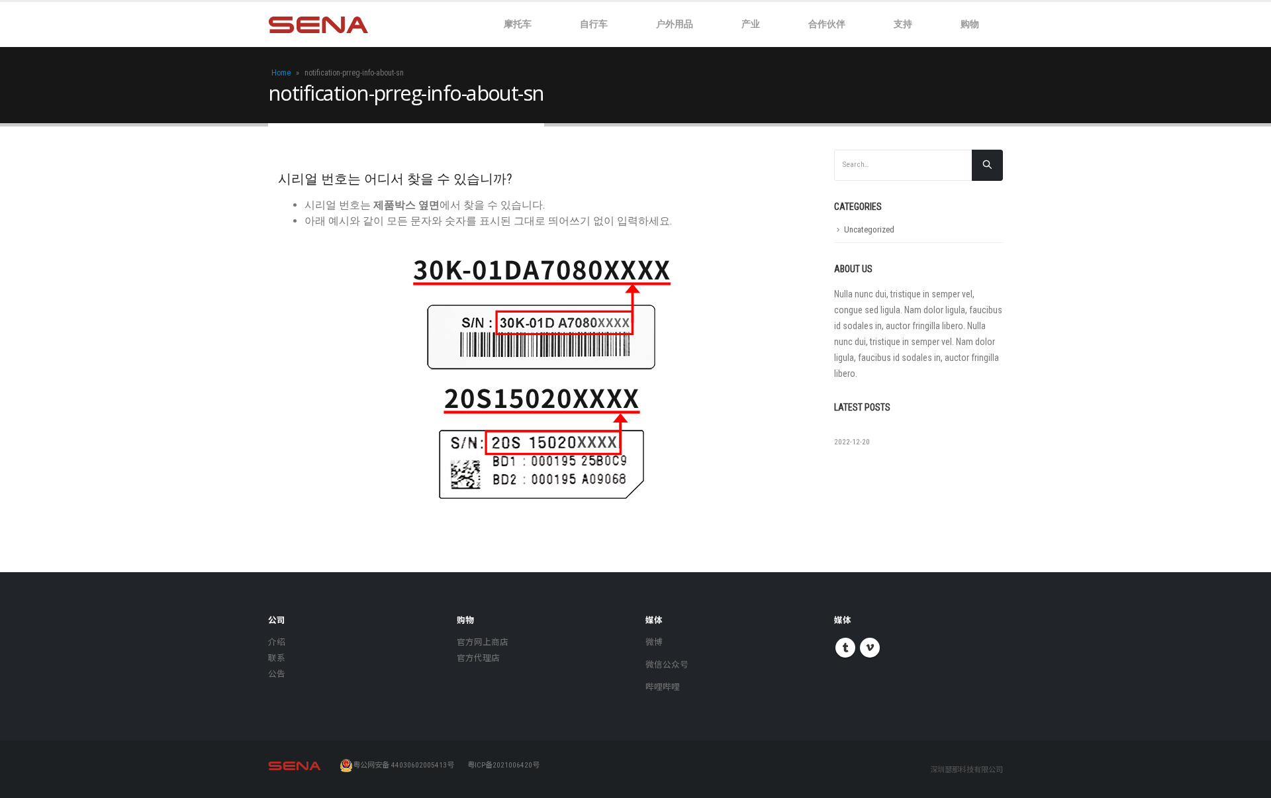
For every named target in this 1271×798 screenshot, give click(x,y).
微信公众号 (666, 665)
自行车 (594, 23)
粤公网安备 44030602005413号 (403, 765)
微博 (654, 642)
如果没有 (852, 429)
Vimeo (870, 648)
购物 (970, 23)
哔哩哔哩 (662, 687)
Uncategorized (869, 229)
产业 (750, 23)
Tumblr (845, 648)
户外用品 (674, 23)
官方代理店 (478, 658)
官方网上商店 (482, 642)
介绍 (276, 642)
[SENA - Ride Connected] (318, 25)
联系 (276, 658)
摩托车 (518, 23)
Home (281, 72)
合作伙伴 (826, 23)
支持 (903, 23)
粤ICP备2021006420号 (503, 765)
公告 (276, 674)
